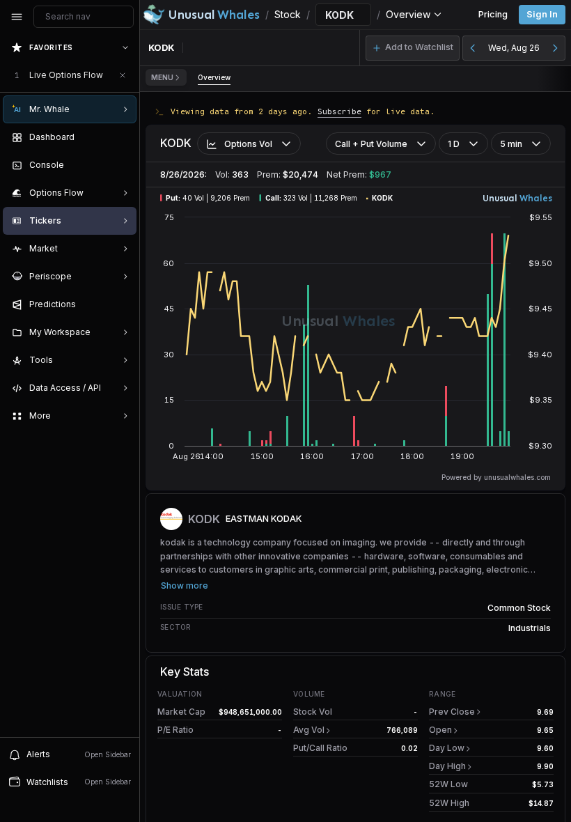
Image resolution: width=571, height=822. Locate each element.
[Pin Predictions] (122, 304)
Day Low (446, 748)
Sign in (542, 14)
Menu (162, 77)
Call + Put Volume (371, 144)
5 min (511, 144)
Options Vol (248, 144)
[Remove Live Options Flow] (122, 75)
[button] (412, 48)
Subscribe (339, 111)
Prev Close (452, 711)
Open (440, 729)
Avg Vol (308, 729)
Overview (214, 77)
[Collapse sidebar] (17, 17)
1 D (454, 144)
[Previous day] (473, 48)
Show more (184, 585)
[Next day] (555, 48)
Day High (447, 766)
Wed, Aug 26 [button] (514, 47)
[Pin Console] (122, 165)
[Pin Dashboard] (122, 137)
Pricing (493, 14)
